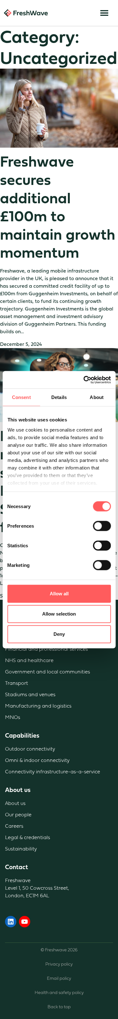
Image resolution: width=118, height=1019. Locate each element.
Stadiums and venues (30, 694)
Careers (14, 826)
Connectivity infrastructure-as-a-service (52, 772)
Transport (16, 683)
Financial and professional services (46, 649)
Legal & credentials (27, 837)
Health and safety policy (59, 992)
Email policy (59, 978)
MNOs (12, 717)
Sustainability (21, 849)
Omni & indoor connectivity (37, 760)
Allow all (59, 593)
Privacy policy (59, 964)
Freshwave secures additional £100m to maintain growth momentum (57, 207)
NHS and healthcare (29, 660)
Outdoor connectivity (30, 749)
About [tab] (97, 397)
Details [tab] (59, 397)
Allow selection (59, 614)
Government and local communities (47, 672)
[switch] (102, 526)
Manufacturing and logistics (38, 706)
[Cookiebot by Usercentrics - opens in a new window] (84, 380)
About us (15, 803)
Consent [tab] (21, 397)
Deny (59, 634)
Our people (18, 815)
